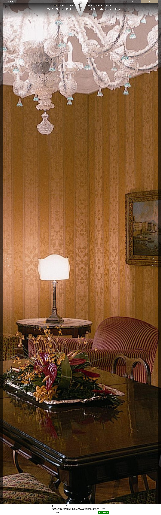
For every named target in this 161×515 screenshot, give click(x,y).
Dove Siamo (97, 9)
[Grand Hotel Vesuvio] (80, 8)
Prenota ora (149, 1)
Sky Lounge (98, 5)
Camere (53, 9)
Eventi (90, 5)
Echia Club (108, 5)
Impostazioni (56, 512)
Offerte (67, 9)
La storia (63, 5)
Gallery (114, 9)
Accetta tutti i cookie (103, 512)
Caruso (71, 5)
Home (55, 5)
